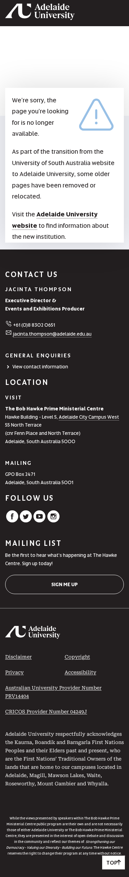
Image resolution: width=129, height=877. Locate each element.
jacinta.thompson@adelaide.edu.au (52, 334)
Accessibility (80, 672)
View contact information (40, 367)
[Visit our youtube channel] (39, 521)
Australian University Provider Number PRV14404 (53, 692)
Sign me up (64, 584)
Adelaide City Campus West (89, 417)
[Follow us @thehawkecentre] (26, 521)
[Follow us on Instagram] (53, 521)
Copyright (77, 657)
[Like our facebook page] (12, 521)
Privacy (14, 672)
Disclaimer (18, 657)
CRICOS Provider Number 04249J (46, 711)
